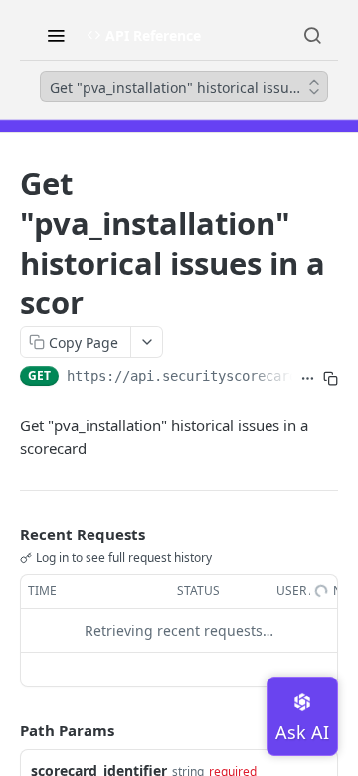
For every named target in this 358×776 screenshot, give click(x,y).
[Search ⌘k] (312, 35)
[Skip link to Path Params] (6, 730)
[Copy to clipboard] (330, 378)
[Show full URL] (307, 378)
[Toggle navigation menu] (56, 35)
